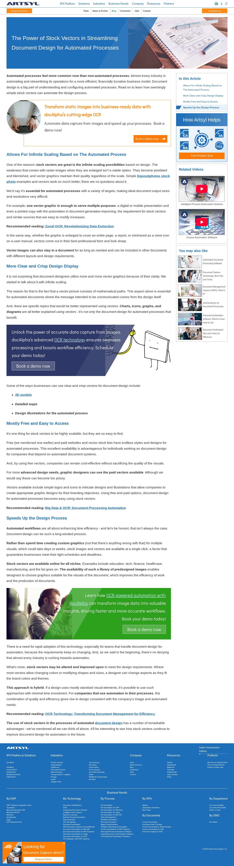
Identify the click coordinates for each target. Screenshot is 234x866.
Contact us (214, 10)
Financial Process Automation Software (116, 832)
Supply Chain (56, 782)
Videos (170, 762)
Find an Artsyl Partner (215, 765)
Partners (169, 3)
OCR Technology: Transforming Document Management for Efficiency (100, 714)
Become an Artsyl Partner (217, 762)
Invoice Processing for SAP (153, 829)
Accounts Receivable (217, 808)
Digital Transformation (109, 824)
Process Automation (108, 822)
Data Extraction (69, 820)
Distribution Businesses (98, 777)
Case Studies (172, 774)
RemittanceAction (13, 774)
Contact (147, 11)
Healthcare (55, 767)
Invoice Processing (149, 822)
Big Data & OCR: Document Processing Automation (85, 508)
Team (86, 11)
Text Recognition (69, 822)
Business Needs (118, 3)
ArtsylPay (10, 767)
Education (93, 765)
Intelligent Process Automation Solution (202, 204)
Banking (92, 779)
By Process (108, 798)
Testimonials (172, 772)
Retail (91, 774)
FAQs (169, 777)
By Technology (72, 798)
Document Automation (72, 824)
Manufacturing (56, 772)
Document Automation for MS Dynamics (78, 832)
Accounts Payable (216, 805)
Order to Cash (214, 810)
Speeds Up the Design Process (201, 107)
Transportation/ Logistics (60, 774)
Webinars (170, 767)
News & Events (100, 11)
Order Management (108, 817)
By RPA (147, 798)
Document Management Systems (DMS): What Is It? (214, 290)
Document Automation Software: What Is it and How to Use (214, 319)
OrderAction (11, 772)
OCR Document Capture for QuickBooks (79, 827)
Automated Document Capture (75, 810)
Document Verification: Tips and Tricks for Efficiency (213, 333)
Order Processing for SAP (152, 832)
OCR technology (69, 340)
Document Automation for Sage (75, 834)
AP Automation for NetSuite (111, 810)
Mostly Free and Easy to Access (200, 101)
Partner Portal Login (215, 767)
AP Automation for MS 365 (111, 815)
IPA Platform (67, 3)
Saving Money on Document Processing (213, 305)
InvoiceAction (12, 770)
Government (94, 767)
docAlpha (10, 762)
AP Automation (107, 805)
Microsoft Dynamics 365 (16, 810)
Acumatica (11, 808)
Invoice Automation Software (201, 237)
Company (138, 3)
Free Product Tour (202, 155)
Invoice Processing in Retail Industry (156, 827)
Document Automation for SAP (75, 836)
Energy (54, 777)
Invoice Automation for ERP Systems (115, 829)
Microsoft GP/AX (13, 812)
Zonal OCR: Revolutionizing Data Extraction (79, 226)
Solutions (84, 3)
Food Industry (94, 770)
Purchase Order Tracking (152, 824)
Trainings (170, 770)
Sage (9, 820)
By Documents (151, 815)
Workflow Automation (109, 820)
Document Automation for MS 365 (76, 829)
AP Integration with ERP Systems (76, 839)
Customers (125, 11)
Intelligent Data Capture (72, 812)
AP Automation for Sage (110, 812)
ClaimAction (11, 777)
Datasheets (171, 765)
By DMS (214, 815)
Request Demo (19, 10)
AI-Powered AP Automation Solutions (115, 836)
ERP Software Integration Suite (19, 805)
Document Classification (72, 805)
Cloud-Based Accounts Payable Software (117, 834)
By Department (218, 798)
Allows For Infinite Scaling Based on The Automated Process (202, 87)
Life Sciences (94, 762)
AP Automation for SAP (110, 808)
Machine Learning (70, 815)
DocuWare (213, 822)
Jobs (136, 11)
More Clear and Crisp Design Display (203, 95)
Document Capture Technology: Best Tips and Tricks (213, 276)
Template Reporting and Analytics (114, 827)
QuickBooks (11, 817)
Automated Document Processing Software (213, 262)
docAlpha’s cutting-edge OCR (72, 114)
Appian (145, 805)
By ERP (11, 798)
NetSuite (10, 815)
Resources (153, 3)
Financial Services (58, 770)
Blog (114, 11)
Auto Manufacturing (96, 772)
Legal (53, 779)
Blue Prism (146, 810)
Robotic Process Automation (74, 817)
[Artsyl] (23, 4)
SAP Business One (14, 822)
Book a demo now (147, 139)
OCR (65, 808)
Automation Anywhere (151, 808)
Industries (99, 3)
